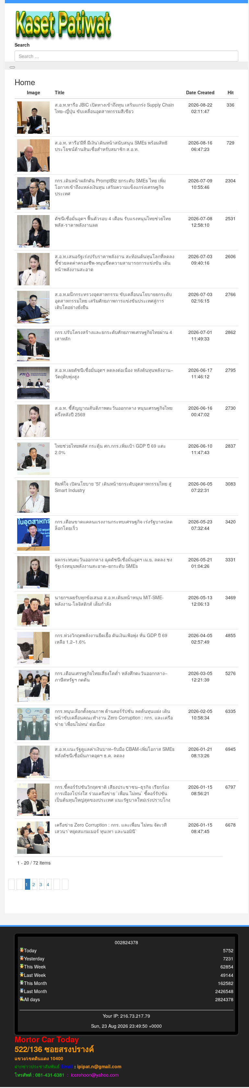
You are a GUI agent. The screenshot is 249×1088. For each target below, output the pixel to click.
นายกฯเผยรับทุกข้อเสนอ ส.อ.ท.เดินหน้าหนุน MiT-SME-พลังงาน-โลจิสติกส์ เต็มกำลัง (109, 600)
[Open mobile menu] (12, 67)
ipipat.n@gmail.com (99, 1066)
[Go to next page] (56, 884)
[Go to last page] (65, 884)
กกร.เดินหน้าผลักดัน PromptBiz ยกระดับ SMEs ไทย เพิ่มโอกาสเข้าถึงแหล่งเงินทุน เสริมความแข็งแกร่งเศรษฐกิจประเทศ (110, 187)
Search (22, 44)
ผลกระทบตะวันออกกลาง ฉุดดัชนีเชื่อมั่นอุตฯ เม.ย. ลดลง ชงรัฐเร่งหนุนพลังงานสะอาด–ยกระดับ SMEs (113, 562)
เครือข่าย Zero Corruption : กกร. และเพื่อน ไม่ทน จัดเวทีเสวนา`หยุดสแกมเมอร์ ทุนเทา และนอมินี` (111, 827)
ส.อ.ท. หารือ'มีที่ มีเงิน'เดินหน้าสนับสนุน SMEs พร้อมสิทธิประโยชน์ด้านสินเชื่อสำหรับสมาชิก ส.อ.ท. (111, 145)
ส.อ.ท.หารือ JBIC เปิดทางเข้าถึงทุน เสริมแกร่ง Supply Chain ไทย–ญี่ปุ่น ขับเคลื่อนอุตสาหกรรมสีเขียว (114, 107)
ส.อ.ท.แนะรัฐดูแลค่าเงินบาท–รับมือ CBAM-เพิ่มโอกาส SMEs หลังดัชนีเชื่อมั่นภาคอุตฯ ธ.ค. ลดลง (114, 752)
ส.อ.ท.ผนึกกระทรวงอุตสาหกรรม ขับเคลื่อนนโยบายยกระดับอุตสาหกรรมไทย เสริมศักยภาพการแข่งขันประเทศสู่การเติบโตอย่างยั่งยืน (113, 300)
